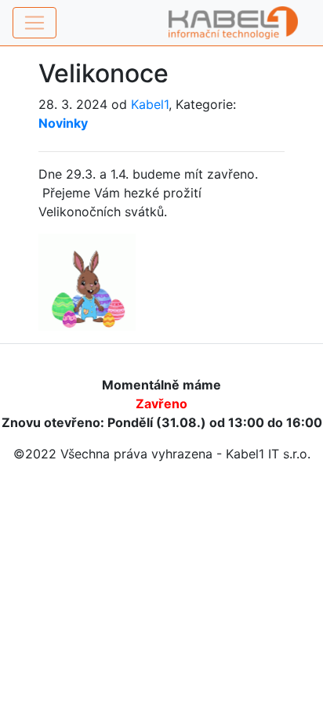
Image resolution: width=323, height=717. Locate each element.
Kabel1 (150, 104)
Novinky (63, 123)
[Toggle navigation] (34, 22)
